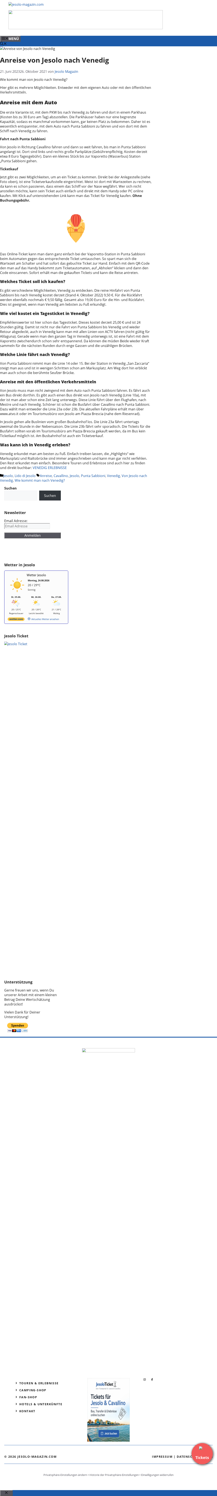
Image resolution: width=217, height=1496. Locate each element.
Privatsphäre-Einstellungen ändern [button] (65, 1475)
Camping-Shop (32, 1390)
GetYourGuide (35, 550)
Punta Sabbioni (93, 475)
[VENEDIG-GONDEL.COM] (85, 28)
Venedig (113, 475)
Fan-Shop (28, 1397)
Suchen (50, 495)
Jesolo (8, 475)
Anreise (46, 475)
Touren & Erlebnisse (39, 1383)
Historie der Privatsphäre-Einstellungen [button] (114, 1475)
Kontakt (27, 1411)
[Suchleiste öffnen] (3, 44)
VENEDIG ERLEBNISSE (50, 467)
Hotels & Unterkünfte (40, 1404)
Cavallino (61, 475)
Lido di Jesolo (25, 475)
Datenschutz (189, 1457)
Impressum (162, 1457)
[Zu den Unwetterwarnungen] (17, 593)
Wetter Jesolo (36, 575)
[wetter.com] (16, 620)
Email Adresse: (16, 520)
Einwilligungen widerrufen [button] (157, 1475)
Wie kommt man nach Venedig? (40, 480)
